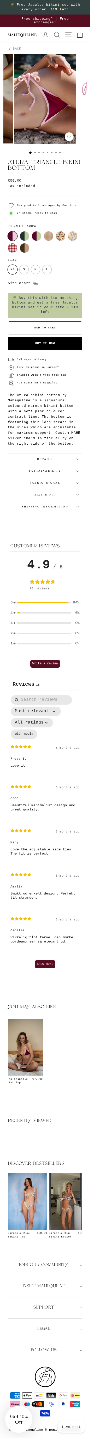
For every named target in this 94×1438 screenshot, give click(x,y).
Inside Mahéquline (44, 1286)
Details (45, 459)
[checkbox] (24, 734)
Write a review (45, 663)
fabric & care (45, 482)
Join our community (43, 1265)
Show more (45, 964)
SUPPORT (43, 1307)
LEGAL (43, 1329)
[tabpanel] (45, 834)
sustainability (45, 470)
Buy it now (45, 343)
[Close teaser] (34, 1404)
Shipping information (45, 506)
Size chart (20, 283)
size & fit (45, 494)
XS (12, 269)
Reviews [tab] (26, 684)
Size (12, 260)
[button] (45, 602)
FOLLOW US (44, 1350)
